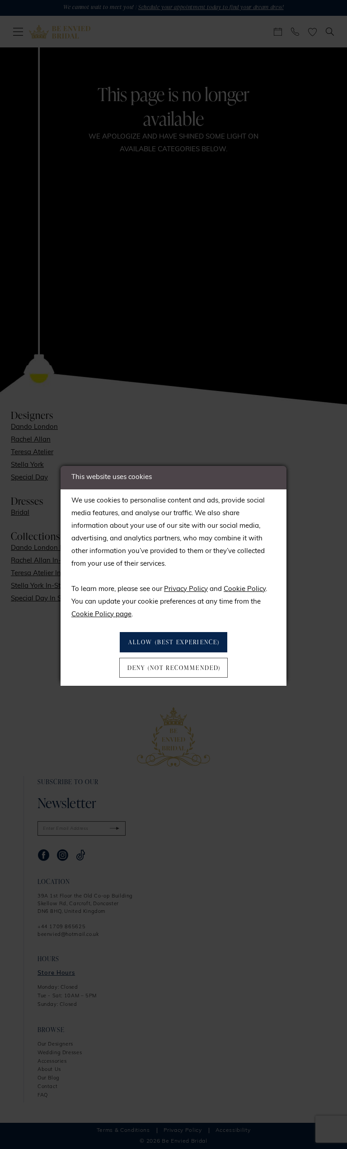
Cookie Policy (245, 589)
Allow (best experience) (174, 642)
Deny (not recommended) (174, 668)
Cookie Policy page (101, 614)
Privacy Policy (186, 589)
